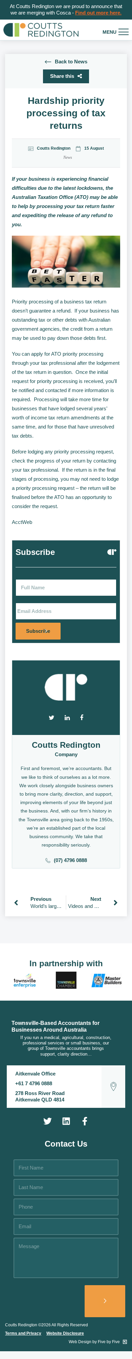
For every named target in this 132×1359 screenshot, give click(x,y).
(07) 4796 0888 (70, 860)
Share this (62, 76)
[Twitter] (47, 1121)
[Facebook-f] (84, 1121)
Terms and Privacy (23, 1333)
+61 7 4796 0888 (33, 1083)
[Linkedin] (66, 1121)
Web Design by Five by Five (95, 1341)
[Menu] (123, 32)
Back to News (71, 61)
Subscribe (38, 631)
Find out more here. (98, 13)
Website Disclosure (65, 1333)
